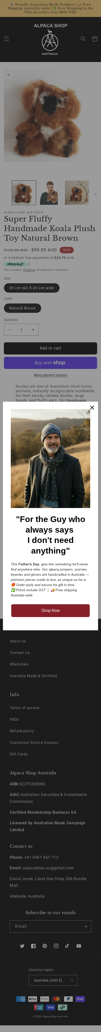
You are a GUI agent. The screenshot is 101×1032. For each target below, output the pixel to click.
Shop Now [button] (50, 610)
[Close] (92, 407)
